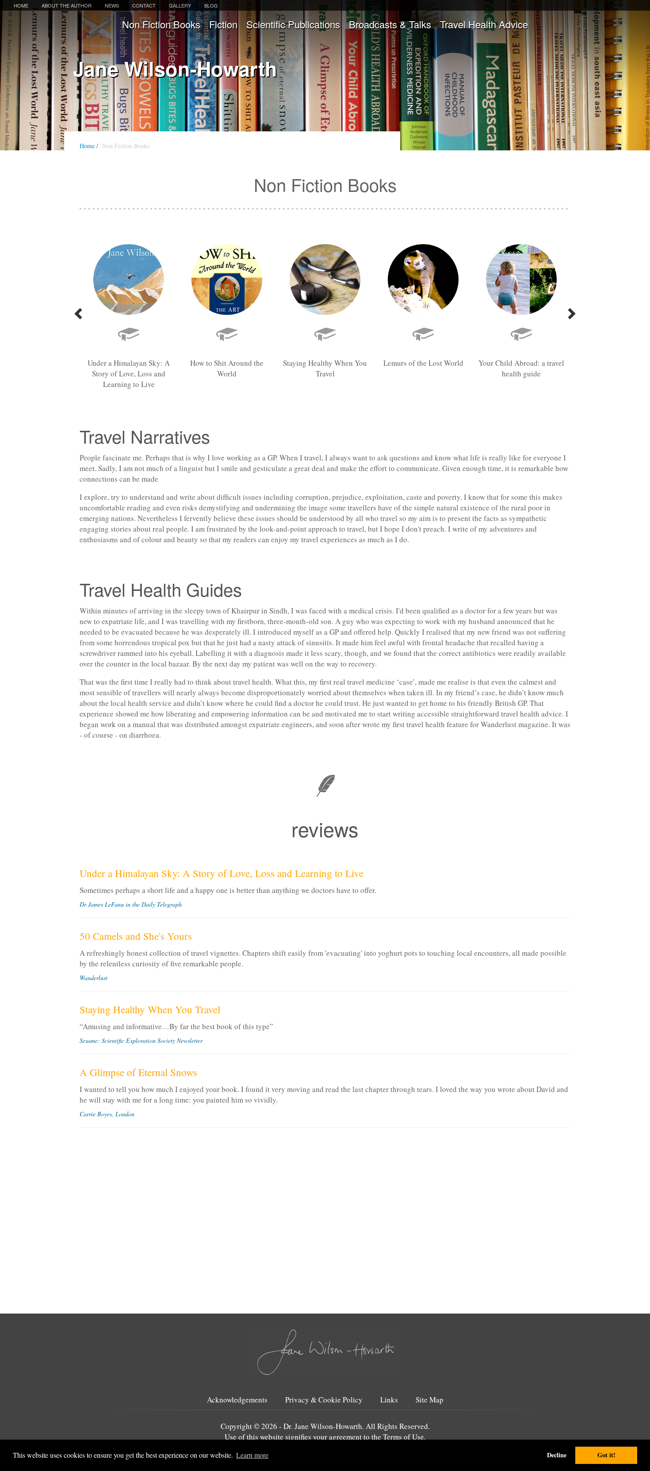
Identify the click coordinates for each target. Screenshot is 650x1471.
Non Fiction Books (161, 24)
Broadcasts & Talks (390, 24)
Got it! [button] (606, 1455)
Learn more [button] (252, 1455)
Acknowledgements (237, 1399)
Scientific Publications (293, 24)
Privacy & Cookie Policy (324, 1399)
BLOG (211, 5)
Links (389, 1399)
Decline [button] (556, 1455)
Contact (144, 5)
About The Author (67, 5)
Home (21, 5)
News (112, 5)
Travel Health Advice (484, 24)
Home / (89, 146)
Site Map (430, 1399)
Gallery (180, 5)
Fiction (223, 24)
